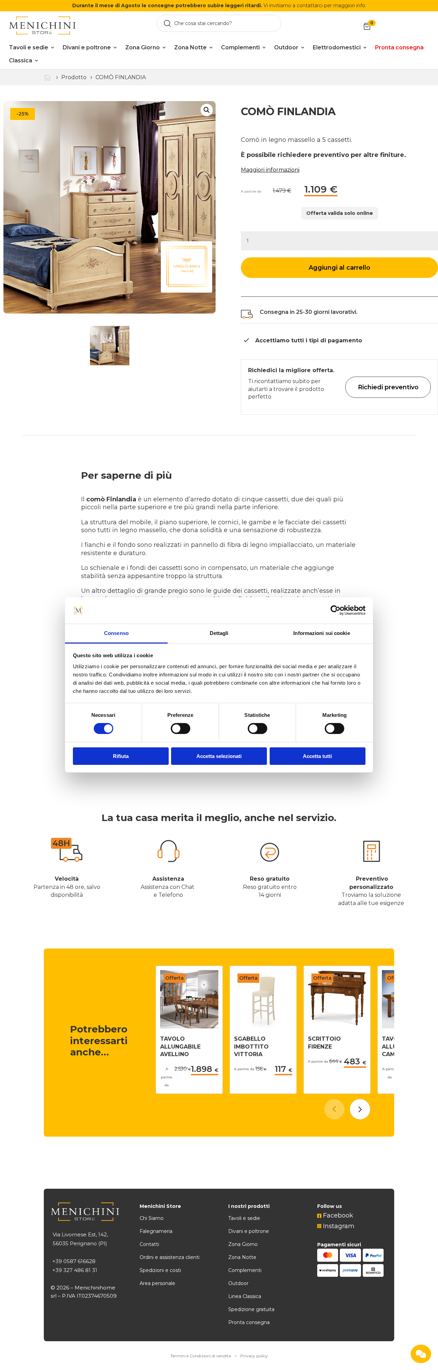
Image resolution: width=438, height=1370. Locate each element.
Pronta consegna (249, 1322)
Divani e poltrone (87, 47)
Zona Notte (190, 47)
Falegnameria (156, 1231)
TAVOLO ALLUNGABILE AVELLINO (180, 1046)
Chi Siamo (152, 1218)
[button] (360, 1109)
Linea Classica (244, 1296)
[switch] (180, 728)
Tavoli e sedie (28, 47)
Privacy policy (254, 1355)
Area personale (157, 1283)
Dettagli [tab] (219, 633)
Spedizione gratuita (251, 1309)
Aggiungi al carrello (339, 267)
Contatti (149, 1244)
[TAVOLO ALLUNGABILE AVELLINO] (189, 1026)
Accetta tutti (317, 756)
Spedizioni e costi (160, 1270)
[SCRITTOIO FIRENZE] (337, 1026)
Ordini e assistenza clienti (169, 1257)
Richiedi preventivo (388, 387)
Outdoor (286, 47)
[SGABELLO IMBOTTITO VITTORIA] (263, 1026)
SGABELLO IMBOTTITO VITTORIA (251, 1046)
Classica (20, 60)
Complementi (240, 47)
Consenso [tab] (116, 633)
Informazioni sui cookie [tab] (321, 633)
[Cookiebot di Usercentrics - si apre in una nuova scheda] (335, 610)
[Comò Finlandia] (109, 207)
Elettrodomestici (337, 47)
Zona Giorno (142, 47)
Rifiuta (121, 756)
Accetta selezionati (219, 756)
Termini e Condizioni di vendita (200, 1355)
